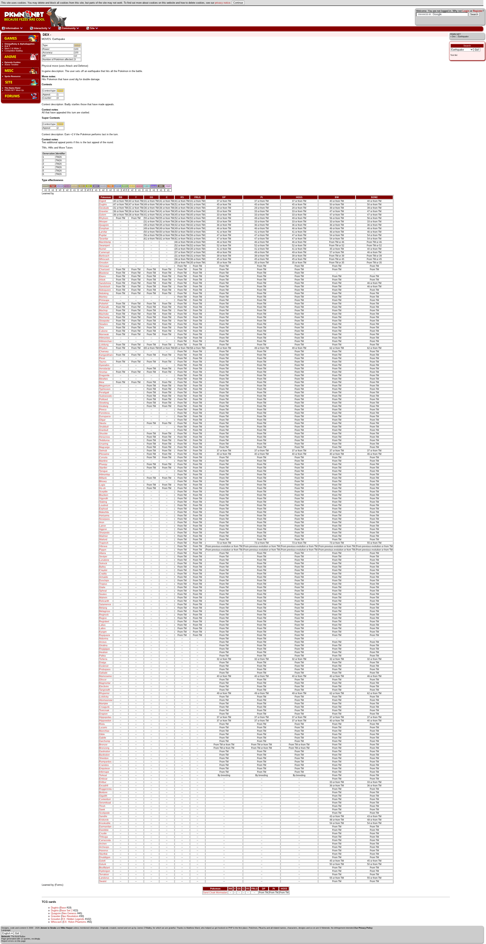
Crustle (103, 833)
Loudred (103, 505)
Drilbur (102, 782)
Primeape (104, 300)
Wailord (103, 539)
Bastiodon (104, 755)
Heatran (103, 652)
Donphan (104, 228)
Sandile (103, 816)
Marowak (104, 334)
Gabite (102, 738)
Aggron (103, 529)
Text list (453, 55)
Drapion (103, 714)
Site (92, 28)
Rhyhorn (103, 218)
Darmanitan (105, 827)
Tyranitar (103, 239)
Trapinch (103, 543)
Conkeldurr (105, 799)
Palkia (102, 656)
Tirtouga (103, 837)
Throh (102, 806)
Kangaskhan (105, 355)
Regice (103, 618)
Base (63, 907)
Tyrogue (103, 471)
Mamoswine (105, 676)
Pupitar (103, 235)
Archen (103, 844)
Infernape (104, 772)
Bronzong (104, 748)
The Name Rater (13, 88)
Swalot (102, 881)
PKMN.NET (455, 34)
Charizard (104, 269)
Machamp (104, 317)
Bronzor (103, 744)
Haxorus (103, 850)
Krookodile (104, 823)
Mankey (103, 297)
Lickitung (104, 345)
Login (465, 10)
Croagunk (104, 707)
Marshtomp (105, 242)
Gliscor (103, 680)
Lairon (102, 526)
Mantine (103, 461)
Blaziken (103, 495)
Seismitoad (105, 803)
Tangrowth (104, 690)
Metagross (104, 611)
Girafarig (103, 406)
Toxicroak (104, 710)
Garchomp (104, 741)
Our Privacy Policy (363, 928)
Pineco (103, 409)
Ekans (102, 276)
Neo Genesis (69, 913)
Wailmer (103, 536)
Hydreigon (104, 871)
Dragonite (104, 375)
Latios (102, 628)
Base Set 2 (66, 910)
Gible (102, 734)
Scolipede (104, 813)
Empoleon (104, 768)
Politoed (103, 399)
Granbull (103, 430)
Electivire (104, 686)
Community (68, 28)
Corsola (103, 457)
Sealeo (103, 594)
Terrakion (104, 874)
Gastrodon (104, 751)
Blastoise (104, 273)
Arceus (103, 642)
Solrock (103, 563)
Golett (102, 861)
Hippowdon (105, 721)
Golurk (102, 864)
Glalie (102, 587)
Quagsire (104, 225)
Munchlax (104, 731)
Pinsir (102, 358)
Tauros (102, 362)
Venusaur (104, 266)
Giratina (103, 645)
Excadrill (103, 785)
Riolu (102, 724)
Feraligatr (104, 392)
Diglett (102, 201)
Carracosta (105, 840)
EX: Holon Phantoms (74, 921)
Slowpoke (104, 321)
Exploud (103, 509)
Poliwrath (104, 307)
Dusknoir (104, 666)
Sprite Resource (13, 76)
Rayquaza (104, 635)
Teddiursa (104, 440)
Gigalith (103, 796)
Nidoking (104, 293)
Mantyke (103, 703)
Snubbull (104, 427)
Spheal (103, 591)
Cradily (103, 574)
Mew (101, 382)
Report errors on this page (13, 941)
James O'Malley (144, 928)
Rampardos (105, 762)
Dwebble (104, 830)
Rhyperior (104, 693)
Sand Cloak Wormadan (215, 892)
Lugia (102, 485)
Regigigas (104, 649)
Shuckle (103, 433)
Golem (102, 215)
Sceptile (103, 492)
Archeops (104, 847)
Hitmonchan (105, 341)
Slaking (103, 502)
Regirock (104, 615)
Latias (102, 625)
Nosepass (104, 519)
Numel (102, 249)
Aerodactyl (104, 368)
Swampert (104, 245)
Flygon (102, 550)
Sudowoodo (105, 396)
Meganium (104, 386)
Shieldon (104, 758)
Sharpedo (104, 533)
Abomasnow (105, 700)
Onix (101, 327)
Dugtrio (103, 204)
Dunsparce (105, 416)
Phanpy (103, 464)
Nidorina (103, 638)
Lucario (103, 727)
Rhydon (103, 348)
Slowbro (103, 324)
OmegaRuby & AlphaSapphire (20, 44)
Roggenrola (105, 789)
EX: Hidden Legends (73, 919)
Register (478, 10)
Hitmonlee (104, 338)
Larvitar (103, 232)
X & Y (7, 46)
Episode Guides (13, 62)
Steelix (102, 423)
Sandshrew (105, 283)
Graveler (103, 211)
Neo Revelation (70, 916)
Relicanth (104, 601)
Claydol (103, 570)
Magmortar (104, 683)
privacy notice (222, 2)
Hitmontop (104, 474)
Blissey (103, 481)
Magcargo (104, 447)
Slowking (104, 403)
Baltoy (102, 567)
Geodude (104, 208)
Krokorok (104, 820)
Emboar (103, 779)
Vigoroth (103, 498)
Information (12, 28)
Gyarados (104, 365)
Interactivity (40, 28)
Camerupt (104, 252)
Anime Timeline (11, 64)
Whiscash (104, 259)
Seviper (103, 556)
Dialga (102, 662)
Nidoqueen (105, 290)
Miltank (103, 478)
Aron (101, 522)
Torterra (103, 659)
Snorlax (103, 372)
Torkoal (103, 775)
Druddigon (104, 857)
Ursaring (103, 444)
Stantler (103, 468)
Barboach (104, 256)
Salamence (105, 604)
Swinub (103, 450)
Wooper (103, 221)
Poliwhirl (103, 304)
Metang (103, 608)
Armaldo (103, 577)
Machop (103, 310)
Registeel (104, 621)
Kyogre (103, 632)
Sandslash (104, 286)
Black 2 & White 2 (13, 48)
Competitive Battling (14, 51)
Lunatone (104, 560)
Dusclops (104, 580)
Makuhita (104, 512)
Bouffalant (104, 868)
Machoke (104, 314)
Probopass (104, 669)
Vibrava (103, 546)
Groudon (103, 262)
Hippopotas (105, 717)
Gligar (102, 420)
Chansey (104, 351)
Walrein (103, 597)
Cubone (103, 331)
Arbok (102, 280)
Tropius (103, 584)
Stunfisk (103, 854)
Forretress (104, 413)
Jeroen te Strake (48, 928)
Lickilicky (104, 697)
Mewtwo (103, 379)
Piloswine (104, 454)
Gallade (103, 673)
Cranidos (104, 765)
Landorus (104, 878)
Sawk (102, 809)
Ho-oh (102, 488)
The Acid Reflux (18, 936)
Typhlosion (104, 389)
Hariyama (104, 515)
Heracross (104, 437)
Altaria (102, 553)
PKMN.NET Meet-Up (14, 90)
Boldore (103, 792)
